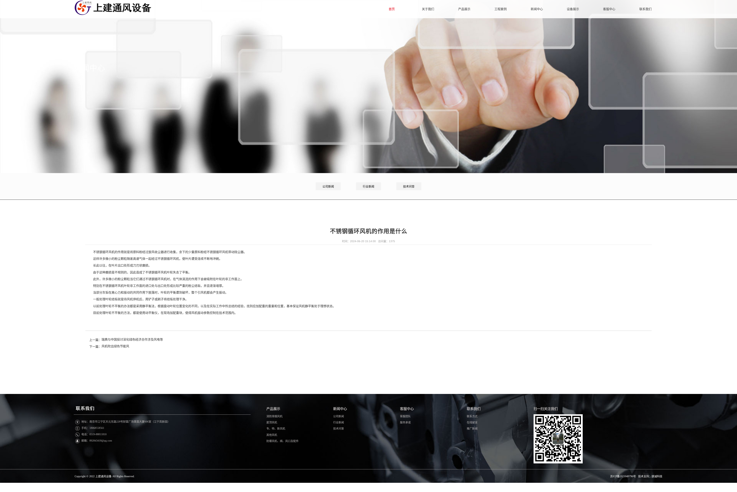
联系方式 (472, 416)
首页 (392, 9)
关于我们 (428, 9)
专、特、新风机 (275, 428)
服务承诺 (405, 422)
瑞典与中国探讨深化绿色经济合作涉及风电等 (132, 339)
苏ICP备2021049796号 (623, 476)
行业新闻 (368, 186)
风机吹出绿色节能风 (115, 346)
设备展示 (573, 9)
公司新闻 (328, 186)
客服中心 (609, 9)
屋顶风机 (271, 422)
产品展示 (464, 9)
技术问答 (409, 186)
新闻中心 (537, 9)
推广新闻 (472, 428)
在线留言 (472, 422)
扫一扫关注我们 (546, 409)
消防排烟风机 (274, 416)
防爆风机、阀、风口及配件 (282, 441)
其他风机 (271, 434)
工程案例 (500, 9)
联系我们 (645, 9)
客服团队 (405, 416)
